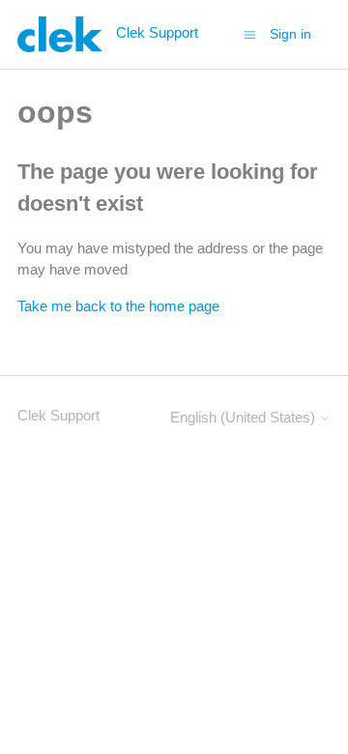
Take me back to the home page (118, 306)
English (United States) (244, 417)
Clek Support (58, 415)
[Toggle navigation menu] (250, 33)
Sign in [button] (290, 34)
